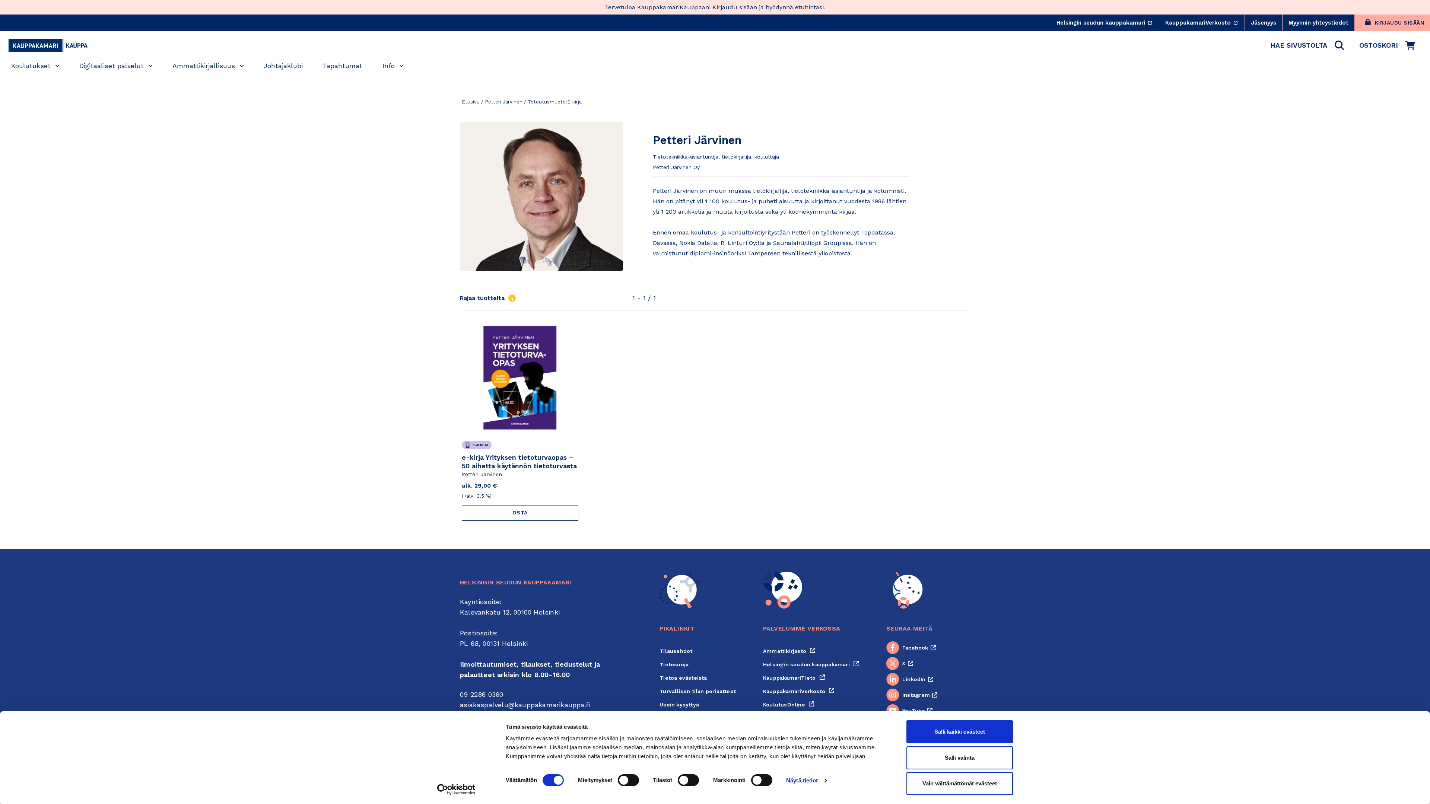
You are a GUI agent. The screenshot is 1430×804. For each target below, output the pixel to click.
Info (388, 66)
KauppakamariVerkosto (1205, 22)
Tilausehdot (676, 651)
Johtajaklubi (283, 66)
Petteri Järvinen (503, 102)
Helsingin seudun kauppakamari (1107, 22)
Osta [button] (520, 513)
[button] (1307, 45)
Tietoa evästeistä (683, 678)
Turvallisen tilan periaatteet (698, 691)
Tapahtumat (342, 66)
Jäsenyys (1263, 22)
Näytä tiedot (802, 780)
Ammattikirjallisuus (203, 66)
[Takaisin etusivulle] (48, 45)
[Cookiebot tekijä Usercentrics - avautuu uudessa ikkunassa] (456, 789)
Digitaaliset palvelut (111, 66)
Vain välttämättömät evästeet (959, 783)
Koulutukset (31, 66)
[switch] (628, 780)
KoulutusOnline (788, 705)
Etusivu (471, 102)
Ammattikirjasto (789, 651)
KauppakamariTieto (794, 678)
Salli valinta (960, 757)
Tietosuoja (674, 664)
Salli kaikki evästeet (959, 731)
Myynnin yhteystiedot (1318, 22)
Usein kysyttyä (679, 705)
